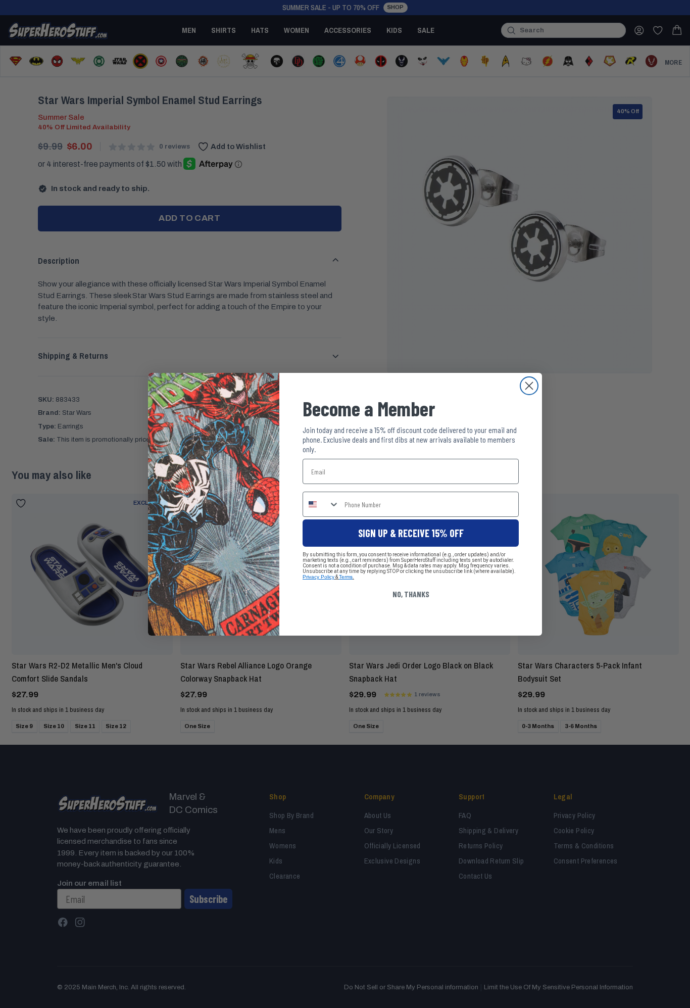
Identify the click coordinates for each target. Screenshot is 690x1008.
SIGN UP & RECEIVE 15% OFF (411, 533)
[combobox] (321, 504)
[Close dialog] (529, 386)
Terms (346, 577)
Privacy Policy (318, 577)
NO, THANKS (410, 594)
